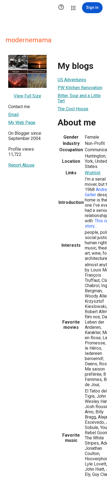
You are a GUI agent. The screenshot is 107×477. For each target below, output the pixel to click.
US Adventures (72, 79)
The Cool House (73, 108)
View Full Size (27, 96)
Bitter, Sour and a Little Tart (79, 98)
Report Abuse (21, 165)
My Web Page (21, 122)
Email (13, 114)
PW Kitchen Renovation (80, 87)
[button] (61, 7)
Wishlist (92, 172)
